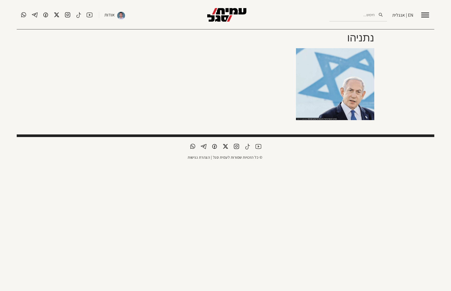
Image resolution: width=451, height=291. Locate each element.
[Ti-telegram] (35, 15)
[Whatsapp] (24, 15)
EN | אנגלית (402, 15)
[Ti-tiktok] (78, 15)
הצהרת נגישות (199, 157)
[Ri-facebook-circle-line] (46, 15)
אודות (109, 15)
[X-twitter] (57, 15)
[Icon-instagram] (67, 15)
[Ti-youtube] (89, 15)
